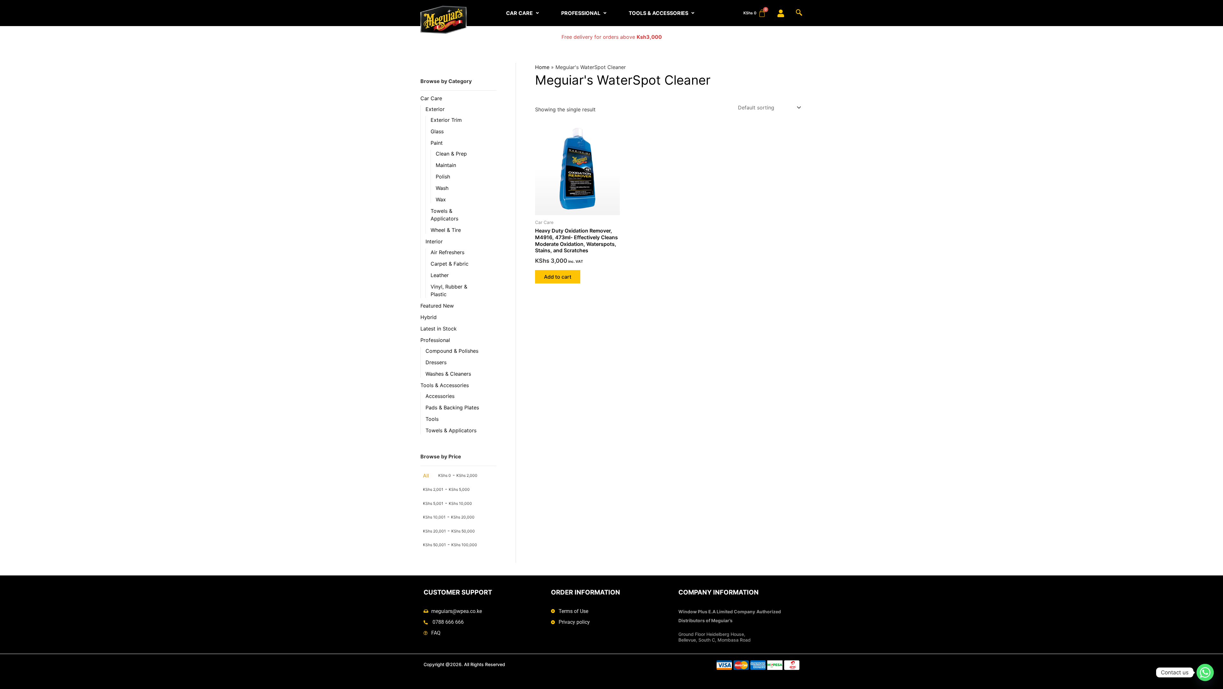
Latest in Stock (438, 328)
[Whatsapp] (1205, 672)
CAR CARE (519, 13)
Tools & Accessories (444, 385)
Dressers (436, 362)
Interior (434, 241)
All (426, 475)
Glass (437, 131)
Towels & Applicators (451, 430)
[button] (522, 13)
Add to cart (557, 277)
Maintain (446, 165)
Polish (443, 176)
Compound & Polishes (452, 351)
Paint (437, 143)
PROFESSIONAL (580, 13)
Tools (432, 419)
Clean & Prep (451, 153)
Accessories (440, 396)
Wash (442, 188)
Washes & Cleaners (448, 374)
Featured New (437, 306)
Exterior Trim (446, 120)
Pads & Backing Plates (452, 407)
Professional (435, 340)
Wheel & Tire (446, 230)
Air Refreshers (447, 252)
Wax (441, 199)
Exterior (435, 109)
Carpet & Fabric (449, 264)
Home (542, 67)
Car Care (431, 98)
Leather (440, 275)
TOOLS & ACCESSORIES (658, 13)
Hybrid (428, 317)
